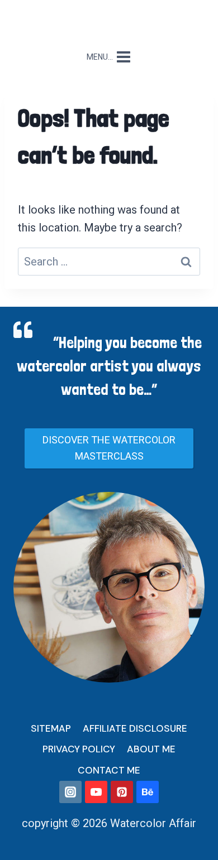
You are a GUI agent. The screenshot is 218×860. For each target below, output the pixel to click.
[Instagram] (70, 792)
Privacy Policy (78, 749)
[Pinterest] (122, 792)
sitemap (51, 728)
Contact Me (109, 770)
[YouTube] (96, 792)
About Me (151, 749)
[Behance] (147, 792)
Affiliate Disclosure (135, 728)
